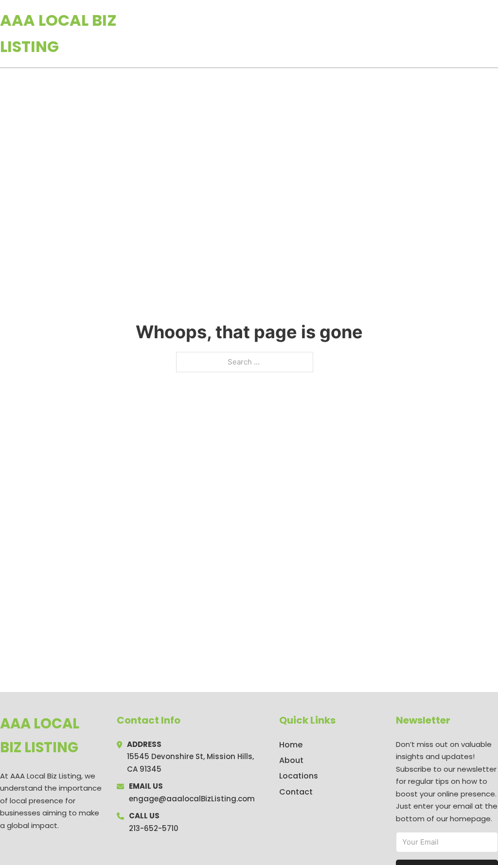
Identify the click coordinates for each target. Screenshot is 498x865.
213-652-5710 (153, 828)
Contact (296, 791)
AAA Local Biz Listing (58, 33)
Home (385, 33)
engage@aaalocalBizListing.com (192, 799)
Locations (429, 33)
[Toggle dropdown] (494, 33)
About (291, 760)
